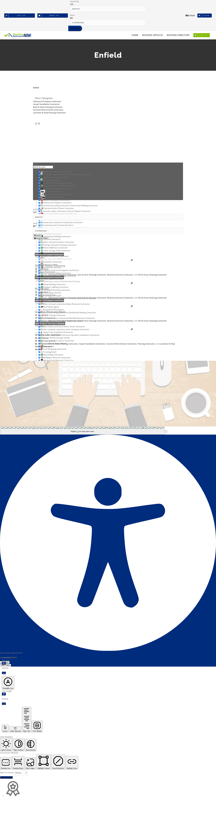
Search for (74, 1)
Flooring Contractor (146, 343)
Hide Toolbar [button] (5, 665)
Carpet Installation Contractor (46, 104)
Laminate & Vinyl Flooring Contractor (49, 112)
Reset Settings (6, 777)
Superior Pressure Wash (50, 311)
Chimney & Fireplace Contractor (47, 101)
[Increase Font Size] (4, 663)
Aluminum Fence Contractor (55, 177)
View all (38, 349)
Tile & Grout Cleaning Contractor (152, 274)
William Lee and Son (48, 334)
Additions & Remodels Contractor (58, 171)
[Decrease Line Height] (4, 703)
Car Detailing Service (54, 197)
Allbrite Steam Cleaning (50, 265)
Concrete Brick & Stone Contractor (48, 109)
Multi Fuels (42, 288)
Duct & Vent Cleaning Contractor (92, 274)
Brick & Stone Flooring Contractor (47, 107)
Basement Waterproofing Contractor (59, 185)
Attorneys (56, 180)
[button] (166, 431)
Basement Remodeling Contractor (58, 183)
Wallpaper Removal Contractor (56, 357)
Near (72, 15)
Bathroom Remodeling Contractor (58, 188)
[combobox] (82, 430)
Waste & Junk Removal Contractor (58, 360)
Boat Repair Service (53, 191)
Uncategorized (49, 352)
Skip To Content (7, 772)
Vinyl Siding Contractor (53, 354)
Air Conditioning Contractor (78, 174)
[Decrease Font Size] (4, 673)
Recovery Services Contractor (120, 274)
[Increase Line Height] (4, 693)
